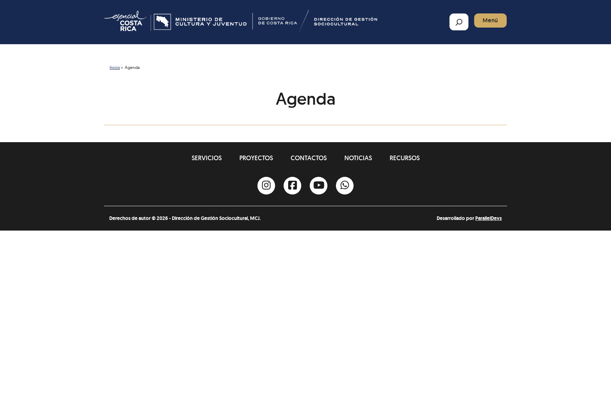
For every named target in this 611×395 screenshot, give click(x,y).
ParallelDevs (488, 218)
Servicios (207, 158)
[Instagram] (266, 185)
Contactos (309, 158)
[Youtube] (318, 185)
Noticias (358, 158)
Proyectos (256, 158)
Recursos (405, 158)
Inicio (115, 67)
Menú (490, 20)
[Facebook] (292, 185)
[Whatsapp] (345, 185)
